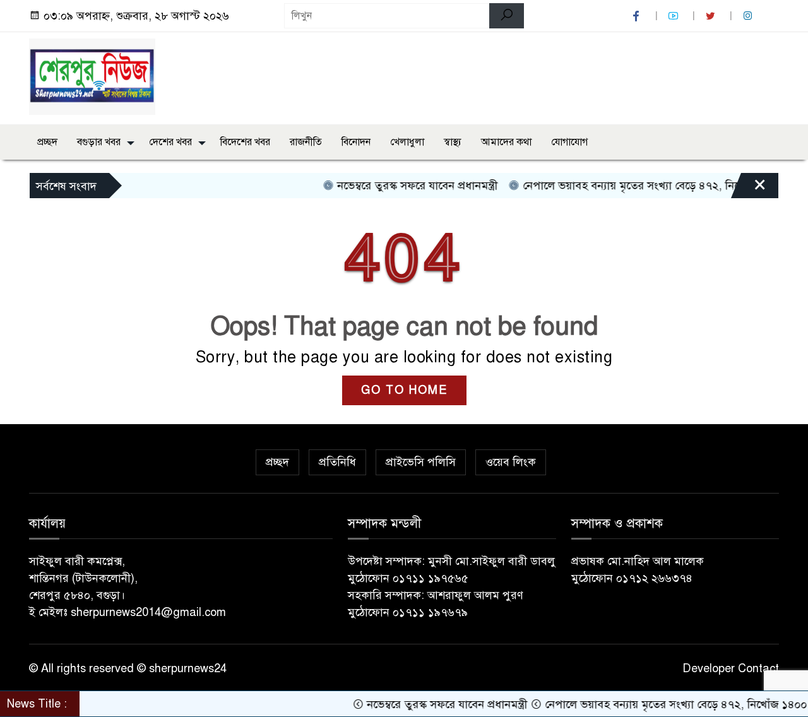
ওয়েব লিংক (510, 462)
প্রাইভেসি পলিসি (421, 462)
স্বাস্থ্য (452, 142)
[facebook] (637, 16)
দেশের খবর (170, 142)
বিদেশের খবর (245, 142)
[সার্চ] (506, 15)
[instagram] (749, 16)
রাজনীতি (306, 142)
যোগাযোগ (569, 142)
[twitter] (712, 16)
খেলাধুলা (407, 142)
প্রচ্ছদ (47, 142)
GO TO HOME (404, 390)
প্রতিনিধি (337, 462)
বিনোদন (356, 142)
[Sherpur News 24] (92, 76)
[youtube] (674, 16)
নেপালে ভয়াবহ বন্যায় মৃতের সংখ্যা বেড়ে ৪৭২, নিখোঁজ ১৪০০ (640, 186)
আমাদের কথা (506, 142)
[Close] (748, 188)
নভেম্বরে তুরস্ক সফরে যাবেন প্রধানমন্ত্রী (404, 186)
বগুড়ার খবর (99, 142)
